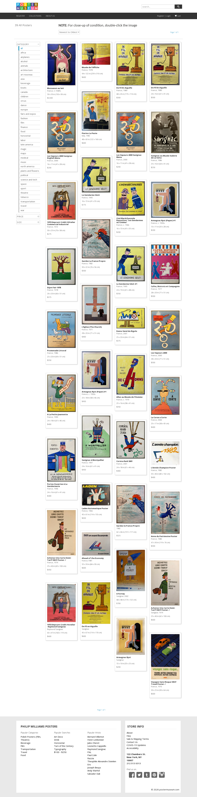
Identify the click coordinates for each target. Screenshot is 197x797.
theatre (24, 192)
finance (24, 127)
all (22, 48)
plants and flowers (30, 170)
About (130, 732)
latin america (27, 144)
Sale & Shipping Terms (138, 738)
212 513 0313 (134, 763)
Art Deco (58, 736)
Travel (24, 752)
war (22, 210)
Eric (89, 764)
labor (23, 140)
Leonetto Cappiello (96, 745)
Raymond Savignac (96, 749)
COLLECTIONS (35, 16)
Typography (60, 749)
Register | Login (164, 16)
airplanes (25, 57)
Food (23, 755)
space (24, 183)
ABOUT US (50, 16)
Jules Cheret (93, 742)
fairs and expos (28, 113)
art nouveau (26, 74)
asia (23, 78)
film (22, 122)
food (23, 131)
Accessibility (133, 748)
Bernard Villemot (95, 736)
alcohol (24, 61)
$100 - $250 (60, 752)
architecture (27, 70)
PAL (89, 752)
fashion (24, 118)
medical (24, 157)
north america (27, 166)
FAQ (129, 735)
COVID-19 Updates (136, 745)
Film (23, 745)
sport (23, 188)
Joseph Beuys (94, 767)
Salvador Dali (93, 773)
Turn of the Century (64, 745)
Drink (56, 739)
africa (23, 52)
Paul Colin (92, 755)
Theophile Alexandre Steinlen (101, 761)
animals (24, 65)
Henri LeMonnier (95, 739)
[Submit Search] (178, 6)
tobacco (25, 197)
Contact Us (132, 742)
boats (23, 87)
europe (24, 109)
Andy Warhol (93, 770)
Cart (179, 16)
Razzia (90, 758)
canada (24, 92)
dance (24, 105)
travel (23, 205)
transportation (28, 201)
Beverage (25, 742)
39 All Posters (23, 25)
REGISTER (20, 16)
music (23, 162)
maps (23, 153)
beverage (25, 83)
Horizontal (59, 742)
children (24, 96)
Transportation (28, 749)
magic (23, 148)
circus (23, 100)
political (24, 175)
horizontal (25, 135)
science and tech (29, 179)
